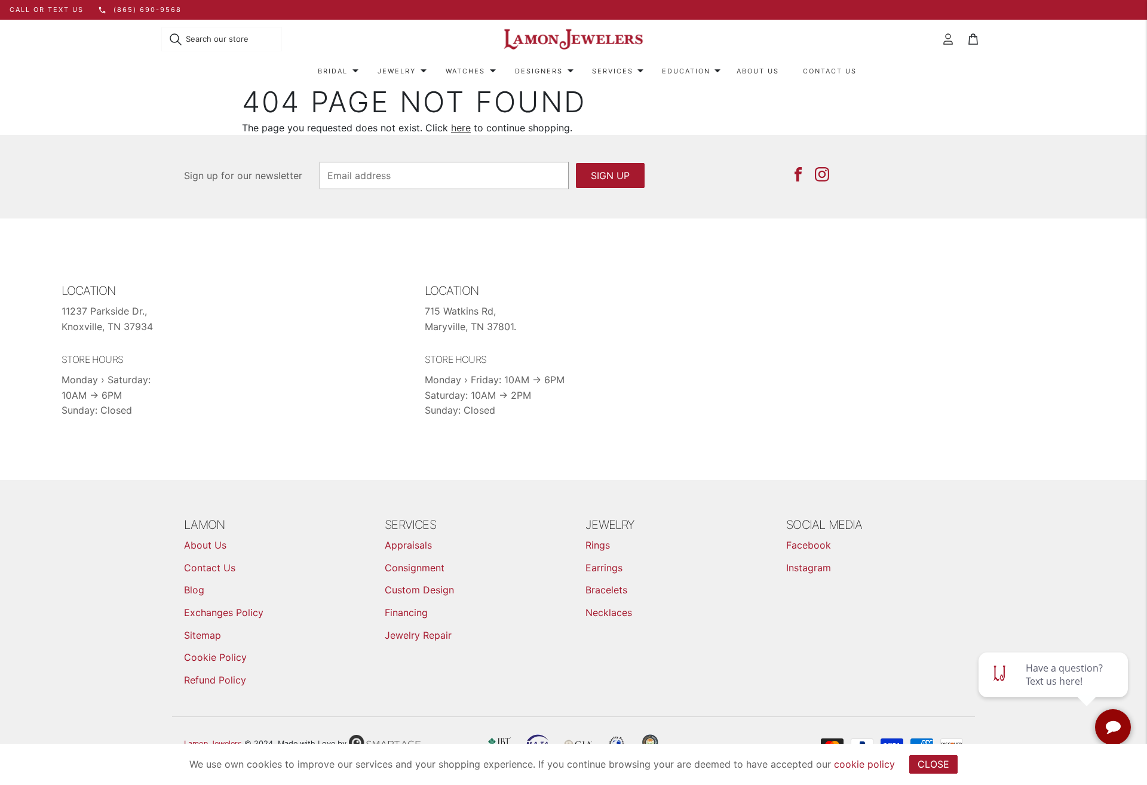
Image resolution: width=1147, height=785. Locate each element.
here (461, 128)
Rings (597, 545)
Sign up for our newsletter (243, 175)
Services (612, 71)
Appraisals (408, 545)
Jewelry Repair (418, 635)
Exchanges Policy (223, 612)
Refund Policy (215, 680)
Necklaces (608, 612)
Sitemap (202, 635)
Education (686, 71)
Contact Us (830, 71)
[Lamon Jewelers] (573, 39)
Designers (539, 71)
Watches (465, 71)
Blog (194, 590)
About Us (758, 71)
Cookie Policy (215, 657)
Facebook (808, 545)
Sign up (610, 175)
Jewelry (397, 71)
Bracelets (606, 590)
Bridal (333, 71)
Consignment (414, 568)
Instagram (808, 568)
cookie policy (864, 764)
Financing (406, 612)
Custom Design (419, 590)
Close (933, 764)
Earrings (603, 568)
